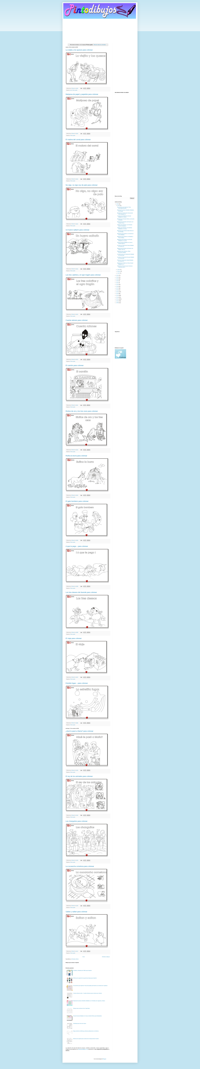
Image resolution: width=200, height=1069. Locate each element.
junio (118, 205)
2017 (117, 288)
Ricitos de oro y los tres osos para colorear (82, 411)
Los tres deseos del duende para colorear (81, 592)
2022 (117, 280)
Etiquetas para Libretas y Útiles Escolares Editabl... (123, 252)
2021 (117, 282)
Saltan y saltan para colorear (76, 912)
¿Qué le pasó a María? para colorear (79, 731)
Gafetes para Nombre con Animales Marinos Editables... (124, 225)
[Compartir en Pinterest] (89, 88)
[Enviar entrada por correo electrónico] (81, 88)
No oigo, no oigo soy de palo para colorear (82, 185)
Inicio (83, 956)
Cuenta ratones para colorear (77, 320)
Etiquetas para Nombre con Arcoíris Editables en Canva (124, 240)
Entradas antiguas (106, 956)
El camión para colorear (75, 365)
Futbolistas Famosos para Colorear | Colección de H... (125, 266)
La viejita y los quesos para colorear (79, 50)
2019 (117, 284)
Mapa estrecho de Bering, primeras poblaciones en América (86, 1031)
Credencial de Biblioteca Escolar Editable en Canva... (124, 216)
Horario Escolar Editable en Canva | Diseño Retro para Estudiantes (87, 1015)
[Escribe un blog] (85, 88)
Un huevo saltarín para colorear (77, 230)
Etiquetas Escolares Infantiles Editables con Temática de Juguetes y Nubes (89, 1000)
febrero (119, 271)
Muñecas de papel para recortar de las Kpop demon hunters (86, 1038)
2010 (117, 300)
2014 (117, 293)
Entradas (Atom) (75, 959)
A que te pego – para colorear (77, 546)
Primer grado (74, 90)
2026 (117, 204)
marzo (118, 269)
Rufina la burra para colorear (76, 456)
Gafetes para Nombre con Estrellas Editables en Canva (124, 228)
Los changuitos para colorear (76, 821)
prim (71, 90)
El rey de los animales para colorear (79, 776)
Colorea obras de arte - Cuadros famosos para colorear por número (87, 993)
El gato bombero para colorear (77, 501)
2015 (117, 291)
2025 (117, 275)
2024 (117, 277)
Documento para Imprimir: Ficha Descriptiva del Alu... (124, 208)
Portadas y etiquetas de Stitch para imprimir (82, 970)
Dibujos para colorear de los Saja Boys (81, 1008)
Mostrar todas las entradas (100, 44)
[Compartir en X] (86, 88)
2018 (117, 286)
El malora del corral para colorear (78, 139)
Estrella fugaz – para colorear (77, 683)
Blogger (104, 1058)
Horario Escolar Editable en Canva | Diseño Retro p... (124, 243)
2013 (117, 295)
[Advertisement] (100, 30)
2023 (117, 279)
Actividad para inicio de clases (79, 1023)
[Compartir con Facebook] (88, 88)
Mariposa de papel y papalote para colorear (82, 94)
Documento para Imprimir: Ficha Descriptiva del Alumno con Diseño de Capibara (90, 985)
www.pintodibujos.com (83, 1049)
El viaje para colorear (74, 638)
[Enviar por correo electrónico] (83, 88)
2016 (117, 289)
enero (118, 273)
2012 (117, 297)
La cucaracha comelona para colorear (80, 866)
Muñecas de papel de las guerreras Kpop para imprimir (85, 978)
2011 (117, 299)
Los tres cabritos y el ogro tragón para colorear (83, 275)
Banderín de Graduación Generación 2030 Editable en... (125, 213)
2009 (117, 302)
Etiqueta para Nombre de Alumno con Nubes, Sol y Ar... (125, 249)
